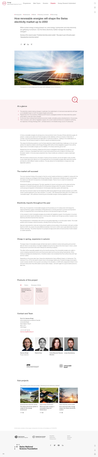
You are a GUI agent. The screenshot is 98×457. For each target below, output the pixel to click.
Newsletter (52, 435)
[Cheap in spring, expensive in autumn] (95, 228)
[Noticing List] (95, 7)
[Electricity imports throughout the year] (95, 227)
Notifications (52, 437)
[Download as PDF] (95, 450)
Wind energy (53, 14)
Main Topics (36, 3)
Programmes (27, 3)
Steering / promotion (43, 14)
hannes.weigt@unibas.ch (27, 331)
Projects (53, 3)
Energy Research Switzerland (67, 3)
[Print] (95, 454)
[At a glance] (95, 224)
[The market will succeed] (95, 226)
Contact (69, 438)
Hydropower (26, 14)
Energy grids (18, 14)
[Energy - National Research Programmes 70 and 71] (4, 3)
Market (34, 14)
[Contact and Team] (95, 231)
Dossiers (45, 3)
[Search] (95, 3)
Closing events (53, 438)
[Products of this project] (95, 229)
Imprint (68, 435)
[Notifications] (95, 12)
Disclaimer (69, 437)
